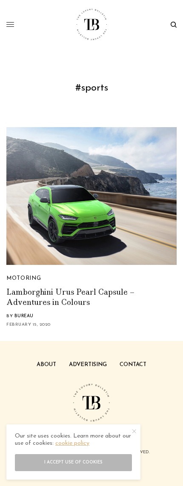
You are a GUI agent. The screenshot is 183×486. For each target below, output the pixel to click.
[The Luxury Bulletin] (92, 24)
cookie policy (72, 443)
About (46, 364)
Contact (133, 364)
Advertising (88, 364)
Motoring (23, 278)
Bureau (24, 316)
